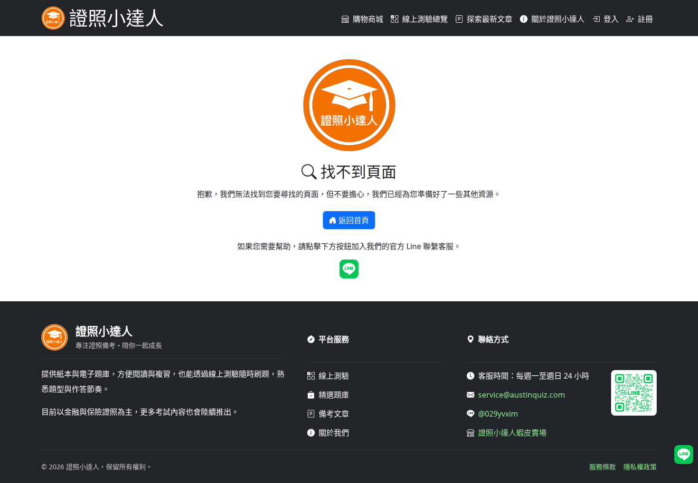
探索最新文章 (489, 19)
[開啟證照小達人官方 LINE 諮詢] (683, 454)
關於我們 (334, 432)
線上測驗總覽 (425, 19)
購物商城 (368, 19)
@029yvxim (498, 414)
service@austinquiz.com (521, 395)
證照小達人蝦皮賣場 (512, 432)
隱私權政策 (640, 466)
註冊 (645, 19)
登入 (611, 19)
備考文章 (334, 414)
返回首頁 (354, 220)
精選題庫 (334, 395)
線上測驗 (334, 376)
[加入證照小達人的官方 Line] (349, 269)
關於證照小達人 (558, 19)
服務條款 (602, 466)
